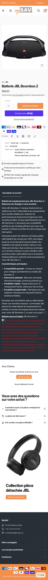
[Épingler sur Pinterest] (23, 136)
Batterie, (23, 149)
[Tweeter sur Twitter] (17, 136)
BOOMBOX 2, (20, 152)
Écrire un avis (24, 377)
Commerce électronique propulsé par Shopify (32, 576)
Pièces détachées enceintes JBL (27, 155)
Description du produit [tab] (11, 193)
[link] (9, 3)
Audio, (17, 149)
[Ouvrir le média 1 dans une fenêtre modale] (24, 47)
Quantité (7, 101)
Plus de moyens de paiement (24, 119)
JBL (5, 82)
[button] (3, 10)
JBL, (27, 152)
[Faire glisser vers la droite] (43, 47)
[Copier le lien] (35, 136)
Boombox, (31, 149)
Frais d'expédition (18, 95)
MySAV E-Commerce (14, 576)
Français (40, 3)
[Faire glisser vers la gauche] (4, 47)
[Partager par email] (28, 136)
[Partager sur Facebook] (12, 136)
